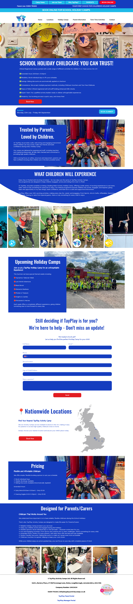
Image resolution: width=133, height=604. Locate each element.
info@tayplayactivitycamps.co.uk (72, 592)
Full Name (26, 344)
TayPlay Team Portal (67, 596)
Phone (25, 353)
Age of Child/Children (30, 370)
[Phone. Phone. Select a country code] (26, 356)
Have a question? (28, 379)
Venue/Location (28, 361)
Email (71, 344)
